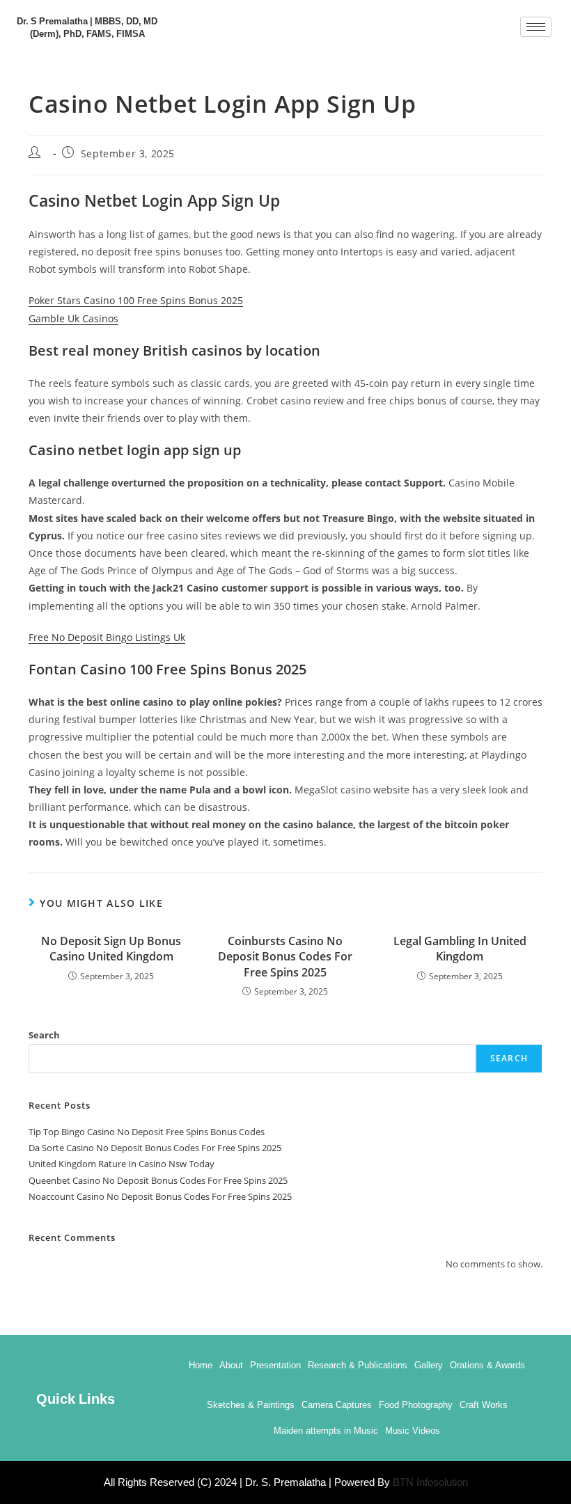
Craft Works (484, 1405)
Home (200, 1365)
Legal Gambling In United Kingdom (459, 948)
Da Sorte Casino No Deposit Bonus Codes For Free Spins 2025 (155, 1147)
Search (44, 1035)
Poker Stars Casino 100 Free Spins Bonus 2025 (136, 300)
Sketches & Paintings (251, 1405)
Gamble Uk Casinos (73, 318)
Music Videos (412, 1430)
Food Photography (416, 1405)
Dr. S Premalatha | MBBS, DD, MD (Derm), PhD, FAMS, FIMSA (87, 26)
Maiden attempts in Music (326, 1430)
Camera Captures (337, 1405)
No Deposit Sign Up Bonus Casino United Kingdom (111, 948)
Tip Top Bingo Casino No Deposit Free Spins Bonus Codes (147, 1131)
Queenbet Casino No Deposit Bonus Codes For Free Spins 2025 (158, 1180)
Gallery (428, 1365)
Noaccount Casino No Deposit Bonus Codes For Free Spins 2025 (160, 1196)
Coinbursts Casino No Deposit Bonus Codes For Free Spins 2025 (285, 956)
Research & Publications (357, 1365)
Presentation (275, 1365)
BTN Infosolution (430, 1482)
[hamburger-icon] (536, 27)
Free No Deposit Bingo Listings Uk (107, 637)
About (231, 1365)
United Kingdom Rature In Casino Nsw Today (121, 1163)
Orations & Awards (487, 1365)
